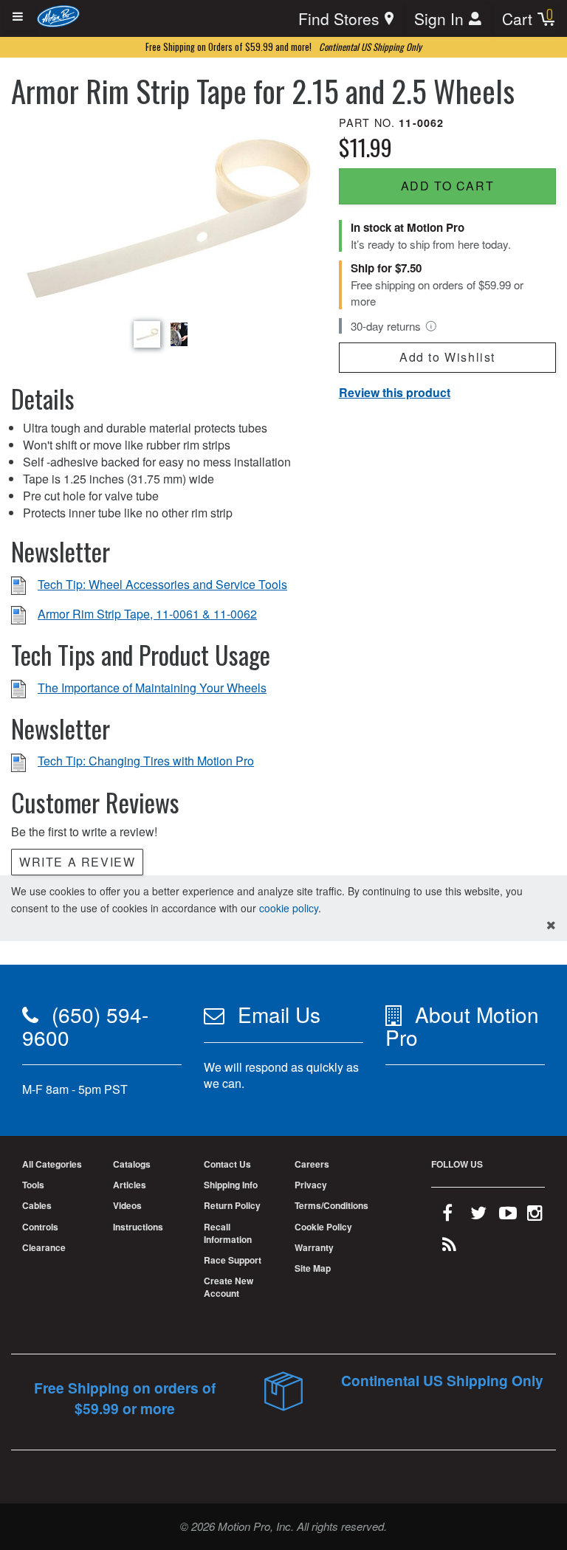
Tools (33, 1184)
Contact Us (227, 1164)
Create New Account (228, 1287)
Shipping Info (231, 1184)
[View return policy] (431, 326)
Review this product (394, 392)
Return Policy (232, 1205)
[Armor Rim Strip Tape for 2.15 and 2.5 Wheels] (163, 215)
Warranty (314, 1247)
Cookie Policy (323, 1226)
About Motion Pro (462, 1025)
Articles (129, 1184)
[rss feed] (449, 1247)
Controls (40, 1226)
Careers (312, 1164)
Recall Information (228, 1233)
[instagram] (535, 1215)
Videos (127, 1205)
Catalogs (132, 1164)
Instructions (138, 1226)
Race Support (232, 1260)
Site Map (313, 1268)
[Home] (58, 15)
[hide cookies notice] (551, 925)
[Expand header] (18, 16)
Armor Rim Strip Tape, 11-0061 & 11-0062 (147, 613)
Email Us (279, 1014)
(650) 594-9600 (85, 1025)
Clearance (44, 1247)
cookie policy (288, 907)
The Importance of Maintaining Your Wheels (152, 687)
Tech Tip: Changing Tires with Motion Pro (146, 760)
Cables (37, 1205)
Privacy (311, 1184)
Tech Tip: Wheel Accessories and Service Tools (162, 584)
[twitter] (478, 1215)
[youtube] (508, 1215)
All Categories (52, 1164)
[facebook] (447, 1215)
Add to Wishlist (447, 356)
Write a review (77, 861)
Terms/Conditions (331, 1205)
